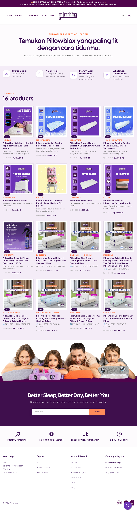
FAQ (39, 463)
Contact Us (76, 468)
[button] (129, 16)
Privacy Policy (43, 468)
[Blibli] (132, 503)
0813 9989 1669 (10, 473)
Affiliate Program (79, 473)
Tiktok (74, 482)
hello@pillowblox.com (13, 466)
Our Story (75, 463)
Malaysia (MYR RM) (113, 468)
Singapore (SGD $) (112, 473)
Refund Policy (43, 473)
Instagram (76, 478)
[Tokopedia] (119, 503)
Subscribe (97, 412)
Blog (73, 488)
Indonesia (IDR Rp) (113, 463)
